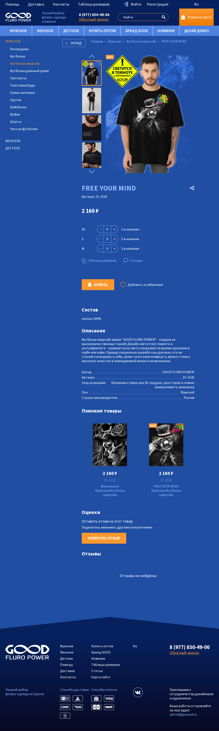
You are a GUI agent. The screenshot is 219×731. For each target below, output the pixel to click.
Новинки (166, 30)
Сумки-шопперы (22, 92)
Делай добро (196, 30)
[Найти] (163, 16)
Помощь (12, 4)
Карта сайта (100, 677)
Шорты (15, 121)
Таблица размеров (94, 4)
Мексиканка (110, 486)
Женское (45, 30)
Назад (76, 43)
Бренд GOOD (101, 652)
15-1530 (166, 480)
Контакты (61, 4)
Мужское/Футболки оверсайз (110, 492)
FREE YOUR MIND (166, 486)
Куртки (15, 100)
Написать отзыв (104, 538)
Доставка (36, 4)
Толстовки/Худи (22, 85)
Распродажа (19, 49)
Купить (101, 284)
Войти (136, 4)
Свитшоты (18, 78)
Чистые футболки (23, 129)
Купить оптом (102, 30)
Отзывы (136, 260)
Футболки (17, 56)
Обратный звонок (94, 19)
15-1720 (110, 480)
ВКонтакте (138, 692)
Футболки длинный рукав (29, 71)
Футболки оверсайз (25, 63)
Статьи (97, 671)
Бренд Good (137, 30)
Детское (71, 30)
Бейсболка (18, 107)
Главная (97, 41)
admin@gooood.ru (183, 714)
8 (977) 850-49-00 (94, 14)
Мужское (18, 30)
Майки (15, 114)
